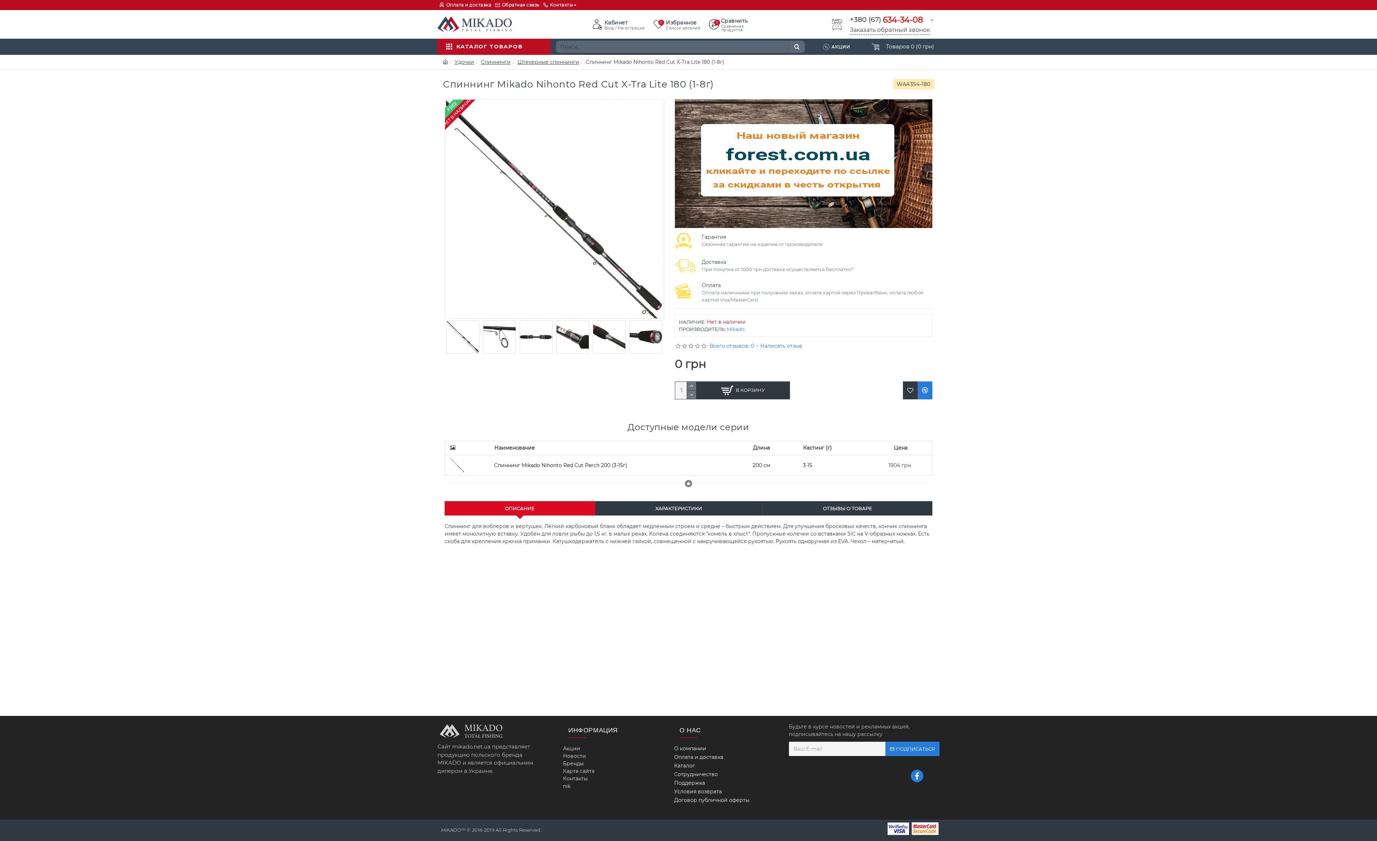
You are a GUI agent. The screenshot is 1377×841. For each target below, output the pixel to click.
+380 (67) (886, 20)
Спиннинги (496, 62)
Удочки (464, 62)
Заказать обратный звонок (890, 30)
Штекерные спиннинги (548, 62)
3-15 (807, 465)
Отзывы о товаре (847, 508)
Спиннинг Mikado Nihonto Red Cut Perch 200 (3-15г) (560, 465)
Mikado (735, 329)
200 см (761, 465)
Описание (520, 508)
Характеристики (679, 508)
